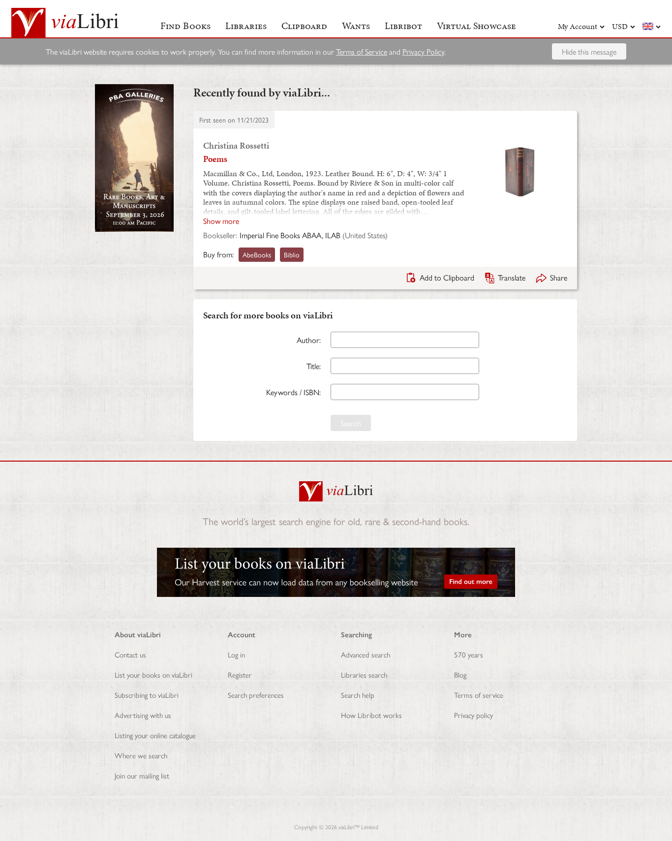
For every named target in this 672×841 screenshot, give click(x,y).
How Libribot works (371, 715)
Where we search (141, 755)
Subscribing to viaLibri (147, 694)
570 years (468, 654)
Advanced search (365, 654)
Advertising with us (143, 715)
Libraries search (364, 674)
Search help (357, 694)
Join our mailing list (142, 775)
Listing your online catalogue (155, 735)
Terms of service (478, 694)
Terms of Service (361, 51)
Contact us (130, 654)
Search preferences (256, 694)
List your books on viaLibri (153, 674)
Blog (460, 674)
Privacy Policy (423, 51)
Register (240, 674)
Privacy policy (473, 715)
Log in (236, 654)
